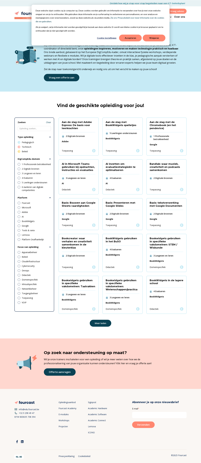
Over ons (179, 16)
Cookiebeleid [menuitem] (84, 456)
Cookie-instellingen (106, 38)
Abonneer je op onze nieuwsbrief (155, 402)
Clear (48, 122)
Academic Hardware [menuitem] (97, 408)
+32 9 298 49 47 (26, 413)
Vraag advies (177, 11)
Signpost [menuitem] (92, 402)
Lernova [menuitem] (92, 426)
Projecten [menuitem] (63, 426)
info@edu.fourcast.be (29, 409)
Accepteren (130, 38)
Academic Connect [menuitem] (97, 420)
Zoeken (22, 122)
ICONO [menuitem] (91, 432)
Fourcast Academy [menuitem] (67, 408)
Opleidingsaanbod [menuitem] (67, 402)
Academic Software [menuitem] (97, 414)
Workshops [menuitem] (64, 420)
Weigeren (154, 38)
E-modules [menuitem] (64, 414)
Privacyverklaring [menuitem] (66, 456)
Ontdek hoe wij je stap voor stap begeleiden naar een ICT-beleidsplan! (147, 3)
